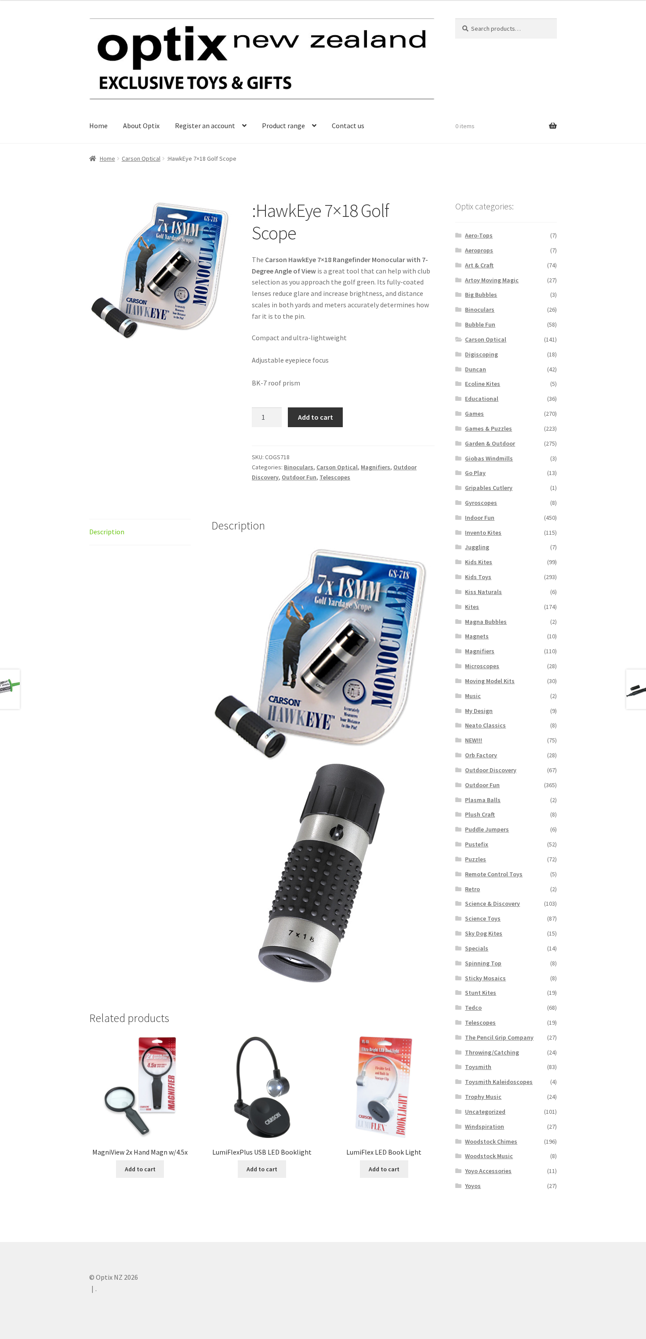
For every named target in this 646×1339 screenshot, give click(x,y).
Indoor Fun (479, 518)
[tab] (140, 532)
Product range (283, 125)
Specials (476, 948)
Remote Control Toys (494, 874)
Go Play (475, 473)
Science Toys (483, 918)
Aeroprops (479, 250)
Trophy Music (483, 1097)
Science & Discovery (492, 903)
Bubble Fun (480, 324)
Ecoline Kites (482, 384)
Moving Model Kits (490, 681)
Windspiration (484, 1126)
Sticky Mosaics (485, 978)
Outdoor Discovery (490, 770)
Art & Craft (479, 265)
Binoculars (298, 467)
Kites (472, 607)
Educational (481, 399)
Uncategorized (485, 1112)
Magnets (477, 636)
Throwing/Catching (492, 1052)
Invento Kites (483, 532)
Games (474, 414)
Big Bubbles (481, 295)
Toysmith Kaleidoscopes (499, 1082)
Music (473, 696)
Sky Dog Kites (483, 933)
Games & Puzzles (488, 428)
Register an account (205, 125)
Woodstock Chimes (491, 1141)
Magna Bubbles (486, 622)
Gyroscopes (481, 503)
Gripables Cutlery (488, 488)
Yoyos (473, 1186)
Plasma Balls (483, 800)
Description (106, 531)
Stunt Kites (480, 993)
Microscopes (482, 666)
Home (98, 125)
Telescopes (334, 477)
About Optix (141, 125)
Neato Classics (485, 725)
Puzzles (475, 859)
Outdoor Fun (299, 477)
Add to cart (315, 417)
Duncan (475, 369)
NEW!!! (473, 740)
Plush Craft (480, 814)
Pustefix (476, 844)
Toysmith (478, 1067)
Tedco (473, 1007)
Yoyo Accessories (488, 1171)
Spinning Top (483, 963)
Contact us (348, 125)
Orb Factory (481, 755)
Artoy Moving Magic (492, 280)
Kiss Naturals (483, 592)
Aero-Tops (479, 235)
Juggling (477, 547)
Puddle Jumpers (487, 829)
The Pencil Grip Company (499, 1037)
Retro (472, 889)
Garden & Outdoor (490, 443)
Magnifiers (375, 467)
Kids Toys (478, 577)
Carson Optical (141, 158)
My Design (479, 711)
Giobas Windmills (489, 458)
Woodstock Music (489, 1156)
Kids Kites (478, 562)
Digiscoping (481, 354)
